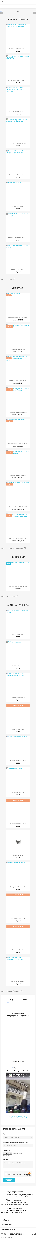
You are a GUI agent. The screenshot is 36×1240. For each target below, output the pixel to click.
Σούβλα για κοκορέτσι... (18, 269)
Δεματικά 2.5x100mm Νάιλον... (18, 48)
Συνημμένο (6, 1150)
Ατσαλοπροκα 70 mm (18, 206)
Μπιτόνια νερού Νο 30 (18, 918)
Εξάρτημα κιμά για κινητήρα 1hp (18, 586)
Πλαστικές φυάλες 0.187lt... (18, 697)
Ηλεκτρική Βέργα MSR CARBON (18, 507)
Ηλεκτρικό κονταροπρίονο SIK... (18, 538)
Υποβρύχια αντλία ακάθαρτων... (18, 380)
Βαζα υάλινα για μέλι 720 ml (18, 823)
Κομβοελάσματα (18, 855)
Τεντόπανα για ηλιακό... (18, 981)
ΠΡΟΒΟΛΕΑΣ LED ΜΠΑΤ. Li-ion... (18, 238)
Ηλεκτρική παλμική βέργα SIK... (18, 412)
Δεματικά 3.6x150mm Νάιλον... (18, 143)
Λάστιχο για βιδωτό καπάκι (18, 887)
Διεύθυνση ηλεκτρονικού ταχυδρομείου (15, 1142)
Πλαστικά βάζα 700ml (18, 729)
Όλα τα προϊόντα (8, 279)
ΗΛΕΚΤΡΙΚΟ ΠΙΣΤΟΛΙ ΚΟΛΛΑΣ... (18, 80)
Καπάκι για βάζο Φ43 (18, 792)
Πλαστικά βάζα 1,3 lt (18, 950)
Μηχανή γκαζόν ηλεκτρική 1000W (18, 443)
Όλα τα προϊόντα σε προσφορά (13, 548)
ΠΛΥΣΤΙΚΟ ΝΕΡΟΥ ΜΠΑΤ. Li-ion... (18, 111)
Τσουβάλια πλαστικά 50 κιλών (18, 760)
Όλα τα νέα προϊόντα (9, 596)
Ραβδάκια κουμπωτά (18, 666)
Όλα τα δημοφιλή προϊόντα (12, 991)
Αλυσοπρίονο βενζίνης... (18, 349)
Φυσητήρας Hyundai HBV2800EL (18, 317)
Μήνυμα (5, 1159)
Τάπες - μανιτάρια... (18, 634)
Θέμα (4, 1134)
